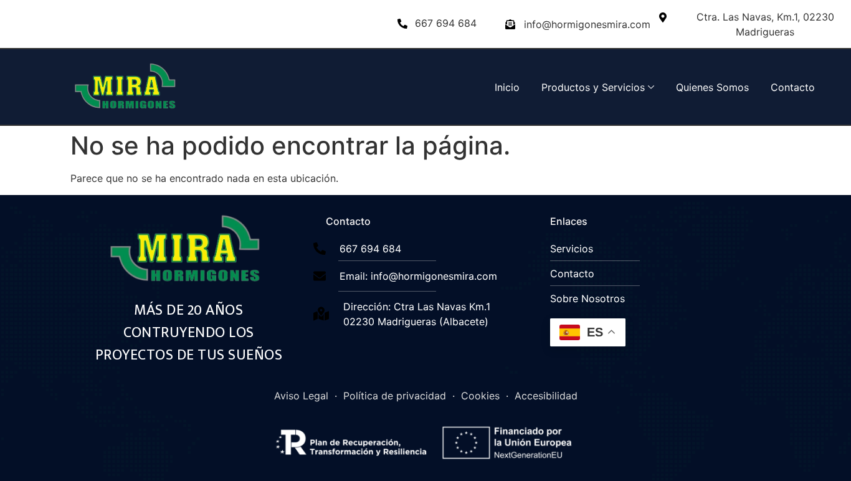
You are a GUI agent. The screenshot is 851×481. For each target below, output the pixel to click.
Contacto (793, 87)
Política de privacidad (394, 395)
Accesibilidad (546, 395)
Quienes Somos (712, 87)
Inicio (507, 87)
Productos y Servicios (593, 87)
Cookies (480, 395)
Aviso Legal (301, 395)
